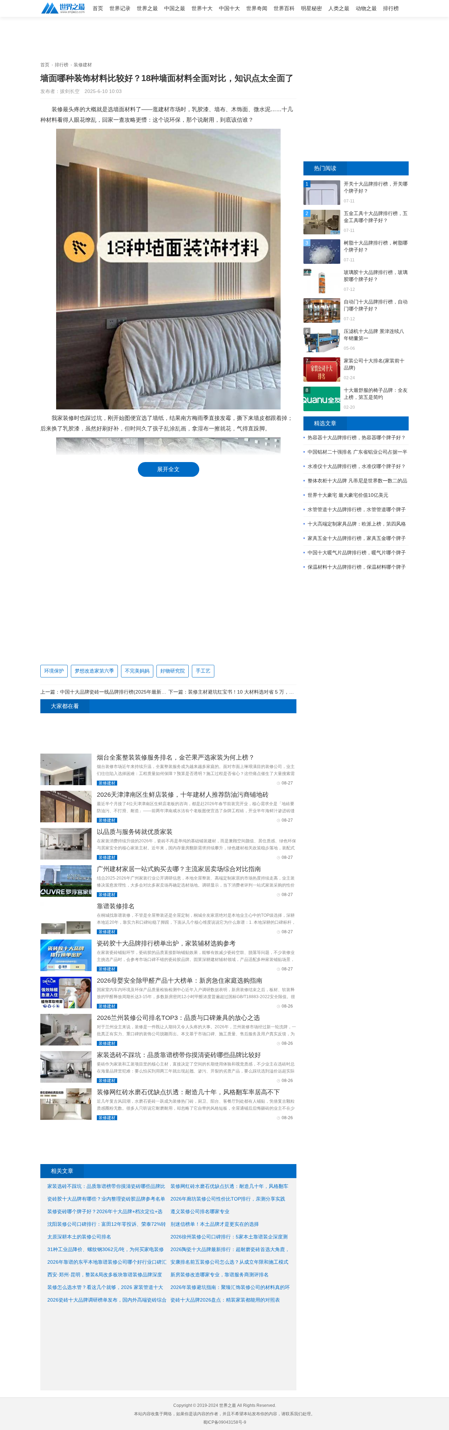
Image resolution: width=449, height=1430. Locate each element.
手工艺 (203, 671)
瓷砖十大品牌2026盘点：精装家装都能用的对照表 (225, 1300)
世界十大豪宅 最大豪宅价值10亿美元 (348, 495)
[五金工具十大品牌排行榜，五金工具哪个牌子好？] (321, 223)
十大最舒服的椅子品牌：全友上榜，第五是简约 (376, 393)
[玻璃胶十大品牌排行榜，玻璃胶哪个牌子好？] (321, 282)
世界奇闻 (256, 8)
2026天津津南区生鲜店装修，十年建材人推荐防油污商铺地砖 (183, 794)
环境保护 (54, 671)
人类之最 (338, 8)
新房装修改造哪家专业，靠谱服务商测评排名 (219, 1274)
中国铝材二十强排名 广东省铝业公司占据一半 (357, 452)
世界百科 (284, 8)
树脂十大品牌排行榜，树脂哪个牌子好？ (376, 246)
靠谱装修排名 (116, 906)
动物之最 (366, 8)
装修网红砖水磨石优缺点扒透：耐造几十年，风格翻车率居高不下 (188, 1092)
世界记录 (119, 8)
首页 (98, 8)
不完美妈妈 (137, 671)
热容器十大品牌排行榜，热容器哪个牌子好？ (357, 437)
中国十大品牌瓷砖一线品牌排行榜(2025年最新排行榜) (119, 692)
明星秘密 (311, 8)
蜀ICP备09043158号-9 (224, 1422)
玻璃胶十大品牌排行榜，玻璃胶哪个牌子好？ (376, 275)
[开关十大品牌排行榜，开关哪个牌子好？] (321, 193)
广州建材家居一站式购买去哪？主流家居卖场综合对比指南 (179, 869)
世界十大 (202, 8)
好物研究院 (172, 671)
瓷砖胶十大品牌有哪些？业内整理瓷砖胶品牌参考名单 (106, 1199)
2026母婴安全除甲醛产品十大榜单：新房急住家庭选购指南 (179, 980)
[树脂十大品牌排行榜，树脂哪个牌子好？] (321, 252)
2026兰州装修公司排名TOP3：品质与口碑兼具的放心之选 (178, 1017)
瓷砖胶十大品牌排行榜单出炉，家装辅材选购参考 (166, 943)
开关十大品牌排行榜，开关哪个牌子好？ (376, 187)
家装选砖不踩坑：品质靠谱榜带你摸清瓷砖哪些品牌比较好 (179, 1054)
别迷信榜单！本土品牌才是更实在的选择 (214, 1224)
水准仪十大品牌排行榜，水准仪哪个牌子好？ (357, 466)
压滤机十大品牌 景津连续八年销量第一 (374, 334)
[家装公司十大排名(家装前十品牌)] (321, 370)
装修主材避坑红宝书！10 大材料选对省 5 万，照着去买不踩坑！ (258, 692)
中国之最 (174, 8)
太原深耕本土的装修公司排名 (79, 1236)
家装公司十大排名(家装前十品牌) (374, 364)
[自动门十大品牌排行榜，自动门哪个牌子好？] (321, 311)
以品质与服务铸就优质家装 (135, 831)
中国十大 (229, 8)
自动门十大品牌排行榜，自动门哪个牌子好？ (376, 305)
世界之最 (147, 8)
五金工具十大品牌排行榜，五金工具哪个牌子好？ (376, 217)
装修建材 (83, 64)
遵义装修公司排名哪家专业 (199, 1211)
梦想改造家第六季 (94, 671)
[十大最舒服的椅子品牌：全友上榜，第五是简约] (321, 400)
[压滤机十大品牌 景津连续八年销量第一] (321, 341)
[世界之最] (63, 14)
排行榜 (391, 8)
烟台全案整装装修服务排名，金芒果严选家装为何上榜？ (176, 757)
